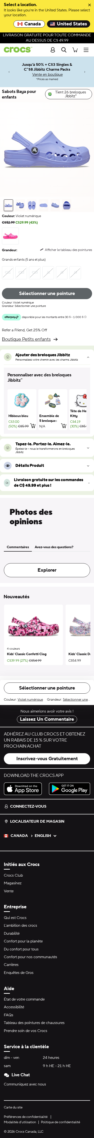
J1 (48, 272)
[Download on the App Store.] (24, 788)
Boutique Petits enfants (26, 339)
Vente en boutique (47, 74)
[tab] (8, 205)
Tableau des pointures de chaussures (34, 1022)
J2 (62, 272)
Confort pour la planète (23, 941)
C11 (8, 272)
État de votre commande (24, 999)
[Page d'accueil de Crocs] (16, 50)
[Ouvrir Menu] (87, 50)
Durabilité (12, 933)
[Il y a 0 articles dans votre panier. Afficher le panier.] (75, 49)
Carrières (11, 964)
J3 (75, 272)
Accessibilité (14, 1007)
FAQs (8, 1015)
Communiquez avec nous (25, 1084)
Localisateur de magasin (37, 821)
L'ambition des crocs (20, 925)
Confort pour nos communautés (30, 957)
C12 (21, 272)
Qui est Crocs (15, 917)
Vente (8, 891)
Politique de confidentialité (60, 1122)
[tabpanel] (47, 567)
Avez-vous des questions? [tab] (54, 547)
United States (72, 24)
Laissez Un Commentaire (47, 719)
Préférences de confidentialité (25, 1117)
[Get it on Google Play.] (69, 788)
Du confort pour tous (21, 949)
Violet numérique (30, 700)
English (43, 835)
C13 (35, 272)
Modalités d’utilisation (20, 1122)
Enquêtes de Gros (19, 972)
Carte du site (13, 1107)
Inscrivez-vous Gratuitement (47, 759)
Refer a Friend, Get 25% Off (24, 330)
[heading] (47, 377)
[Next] (84, 72)
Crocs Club (13, 875)
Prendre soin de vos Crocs (25, 1030)
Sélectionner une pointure (47, 293)
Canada (32, 24)
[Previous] (9, 72)
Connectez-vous (28, 806)
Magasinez (12, 883)
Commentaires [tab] (18, 547)
